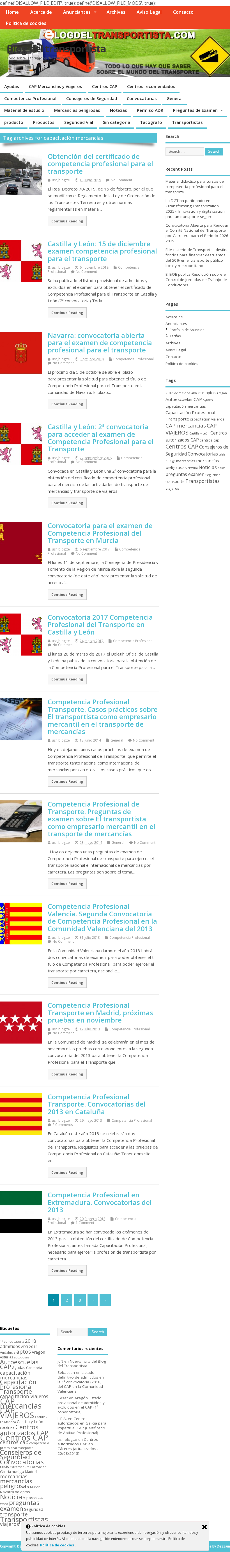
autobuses (21, 1357)
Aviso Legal (149, 12)
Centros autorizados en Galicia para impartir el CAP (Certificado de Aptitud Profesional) (82, 1425)
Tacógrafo (151, 122)
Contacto (183, 12)
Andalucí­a (7, 1352)
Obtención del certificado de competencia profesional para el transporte (100, 164)
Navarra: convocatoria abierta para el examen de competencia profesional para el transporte (100, 343)
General (175, 98)
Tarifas (175, 336)
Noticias (118, 110)
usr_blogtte (61, 180)
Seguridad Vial (78, 122)
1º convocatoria (12, 1341)
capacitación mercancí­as (185, 406)
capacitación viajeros (207, 419)
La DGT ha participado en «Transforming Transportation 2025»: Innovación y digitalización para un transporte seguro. (195, 208)
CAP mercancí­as (185, 425)
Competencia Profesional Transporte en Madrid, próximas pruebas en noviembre (100, 1012)
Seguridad (212, 475)
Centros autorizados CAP (24, 1430)
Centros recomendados (151, 86)
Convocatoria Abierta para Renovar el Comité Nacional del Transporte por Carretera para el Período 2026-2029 (197, 233)
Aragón (222, 393)
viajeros (172, 488)
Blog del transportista (56, 48)
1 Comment (85, 1222)
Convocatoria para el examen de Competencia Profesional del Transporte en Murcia (100, 533)
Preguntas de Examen (195, 110)
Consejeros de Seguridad (91, 98)
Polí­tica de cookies (26, 23)
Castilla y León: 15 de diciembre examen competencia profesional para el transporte (102, 251)
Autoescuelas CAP (183, 399)
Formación (38, 1467)
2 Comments (62, 1124)
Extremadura (19, 1467)
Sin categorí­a (116, 122)
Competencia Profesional (30, 98)
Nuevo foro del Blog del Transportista (82, 1364)
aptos (211, 392)
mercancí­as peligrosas (16, 1483)
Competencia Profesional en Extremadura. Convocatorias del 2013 (100, 1202)
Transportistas (187, 122)
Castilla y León (199, 433)
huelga (170, 461)
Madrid (31, 1471)
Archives (116, 12)
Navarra (193, 468)
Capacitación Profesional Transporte (18, 1386)
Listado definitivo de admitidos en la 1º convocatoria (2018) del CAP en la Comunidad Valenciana (81, 1382)
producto (13, 122)
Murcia (35, 1487)
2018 (169, 393)
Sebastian (66, 1372)
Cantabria (34, 1367)
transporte (175, 481)
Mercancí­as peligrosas (77, 110)
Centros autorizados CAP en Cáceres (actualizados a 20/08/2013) (79, 1446)
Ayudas (11, 86)
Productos (43, 122)
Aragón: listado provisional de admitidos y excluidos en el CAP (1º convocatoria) (81, 1404)
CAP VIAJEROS (17, 1412)
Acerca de (41, 12)
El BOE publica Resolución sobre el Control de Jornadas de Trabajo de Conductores (196, 279)
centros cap (209, 440)
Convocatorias (142, 98)
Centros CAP (104, 86)
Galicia (5, 1471)
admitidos (182, 393)
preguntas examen (184, 474)
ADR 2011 (198, 393)
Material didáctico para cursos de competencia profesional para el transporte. (194, 186)
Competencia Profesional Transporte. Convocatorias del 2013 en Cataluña (97, 1104)
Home (12, 12)
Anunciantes (77, 12)
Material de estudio (24, 110)
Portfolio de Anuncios (187, 329)
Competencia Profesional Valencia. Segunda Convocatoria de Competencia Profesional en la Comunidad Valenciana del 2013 (102, 917)
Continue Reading (67, 221)
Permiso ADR (150, 110)
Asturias (6, 1357)
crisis (222, 454)
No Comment (121, 180)
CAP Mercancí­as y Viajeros (55, 86)
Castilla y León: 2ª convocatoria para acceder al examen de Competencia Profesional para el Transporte (101, 437)
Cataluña (7, 1427)
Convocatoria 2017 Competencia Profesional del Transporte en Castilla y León (100, 624)
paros (221, 468)
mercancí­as (185, 460)
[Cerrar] (204, 1527)
